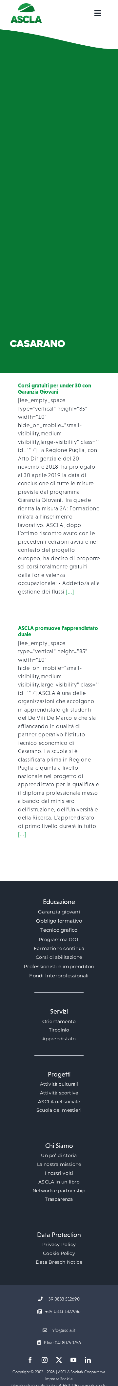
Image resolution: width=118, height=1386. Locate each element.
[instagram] (44, 1359)
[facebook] (30, 1359)
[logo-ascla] (26, 6)
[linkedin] (87, 1359)
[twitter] (59, 1359)
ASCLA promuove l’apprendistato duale (58, 631)
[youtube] (73, 1359)
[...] (70, 592)
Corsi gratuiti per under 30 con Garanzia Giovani (54, 388)
